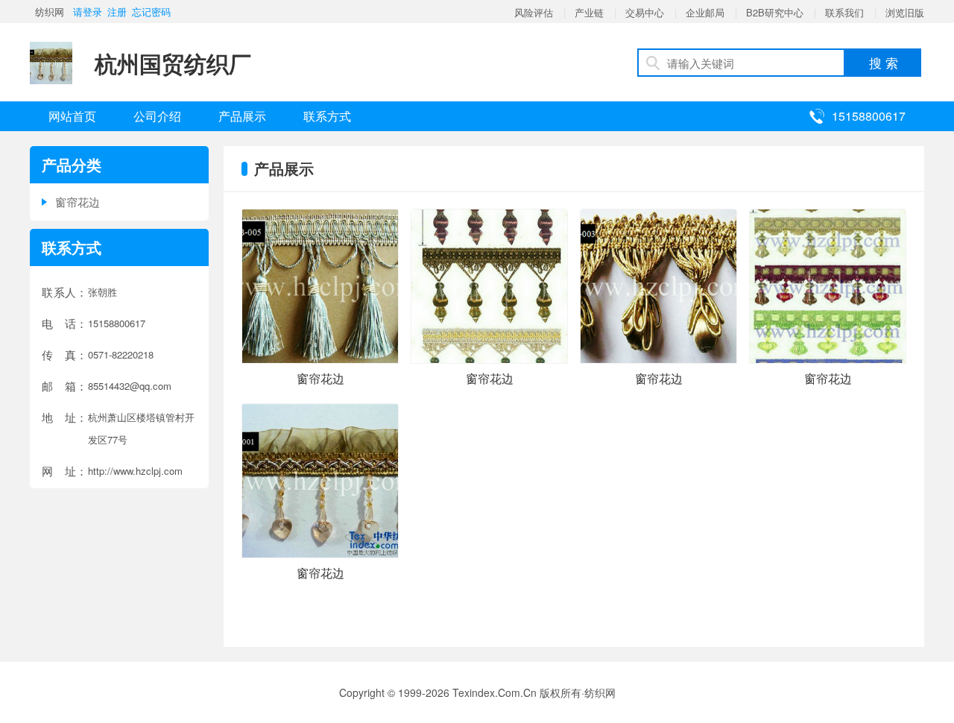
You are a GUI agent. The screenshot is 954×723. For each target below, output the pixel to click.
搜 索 (883, 62)
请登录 (87, 11)
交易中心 (644, 12)
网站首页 (72, 115)
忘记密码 (151, 11)
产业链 (589, 12)
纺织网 (49, 11)
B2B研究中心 (774, 12)
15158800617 (869, 115)
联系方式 (327, 115)
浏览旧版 (904, 12)
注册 (117, 11)
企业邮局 (705, 12)
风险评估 (533, 12)
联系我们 (844, 12)
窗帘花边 (77, 201)
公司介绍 (157, 115)
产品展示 (242, 115)
